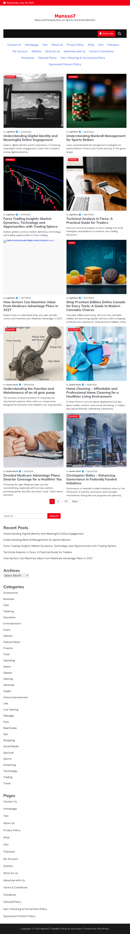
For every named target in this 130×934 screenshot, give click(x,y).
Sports (7, 759)
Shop (91, 45)
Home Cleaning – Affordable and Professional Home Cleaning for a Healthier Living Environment (92, 392)
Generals (8, 685)
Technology (10, 771)
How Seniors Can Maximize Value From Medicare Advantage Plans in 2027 (30, 306)
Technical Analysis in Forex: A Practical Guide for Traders (89, 221)
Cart (100, 45)
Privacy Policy (75, 45)
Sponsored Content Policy (65, 64)
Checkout (113, 45)
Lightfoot (10, 132)
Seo (5, 734)
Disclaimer (27, 58)
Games (7, 672)
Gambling (9, 660)
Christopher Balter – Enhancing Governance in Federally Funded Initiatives (91, 479)
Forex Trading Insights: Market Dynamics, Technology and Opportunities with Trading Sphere (30, 222)
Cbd (6, 605)
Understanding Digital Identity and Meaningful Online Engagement (30, 138)
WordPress (103, 928)
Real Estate (10, 728)
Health (7, 691)
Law (5, 703)
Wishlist (36, 51)
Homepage (31, 45)
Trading (8, 777)
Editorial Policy (47, 58)
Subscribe (108, 33)
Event (6, 629)
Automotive (10, 592)
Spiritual (8, 752)
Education (9, 617)
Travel (6, 783)
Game (7, 666)
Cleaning (73, 329)
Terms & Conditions (101, 51)
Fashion (8, 636)
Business (10, 77)
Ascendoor (76, 928)
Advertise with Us (74, 51)
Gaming (73, 77)
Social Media (11, 746)
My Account (20, 51)
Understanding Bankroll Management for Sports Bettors (95, 138)
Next (75, 501)
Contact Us (14, 45)
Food (71, 243)
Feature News (11, 642)
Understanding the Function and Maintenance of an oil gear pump (29, 391)
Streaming (9, 765)
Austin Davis (12, 384)
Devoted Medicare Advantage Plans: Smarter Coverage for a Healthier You (32, 477)
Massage (8, 715)
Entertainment (12, 623)
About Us (57, 45)
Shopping (9, 740)
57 (66, 501)
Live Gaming (10, 709)
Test (45, 45)
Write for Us (52, 51)
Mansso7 (65, 16)
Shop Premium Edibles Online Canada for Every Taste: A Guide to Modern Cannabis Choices (95, 306)
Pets (6, 722)
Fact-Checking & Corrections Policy (83, 58)
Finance (10, 160)
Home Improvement (15, 697)
